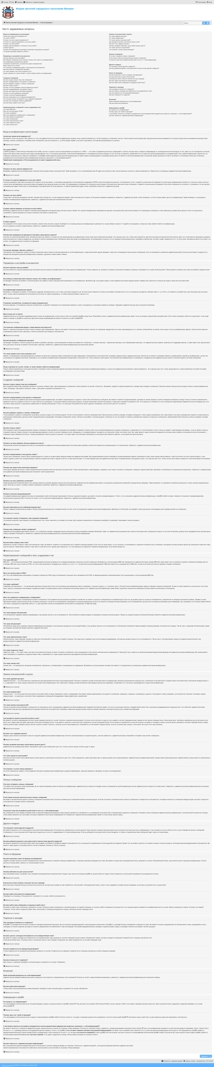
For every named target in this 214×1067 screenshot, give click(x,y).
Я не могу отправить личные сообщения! (122, 56)
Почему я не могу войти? (11, 43)
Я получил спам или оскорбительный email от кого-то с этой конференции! (132, 60)
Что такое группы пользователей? (120, 40)
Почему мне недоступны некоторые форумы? (18, 91)
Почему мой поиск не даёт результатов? (122, 77)
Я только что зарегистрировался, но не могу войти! (19, 42)
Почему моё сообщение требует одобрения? (17, 101)
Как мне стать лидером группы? (119, 43)
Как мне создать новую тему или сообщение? (17, 80)
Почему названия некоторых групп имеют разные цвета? (127, 45)
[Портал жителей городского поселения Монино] (8, 12)
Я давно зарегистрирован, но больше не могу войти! (19, 45)
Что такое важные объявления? (13, 117)
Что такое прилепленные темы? (13, 120)
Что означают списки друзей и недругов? (122, 66)
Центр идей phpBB (119, 1017)
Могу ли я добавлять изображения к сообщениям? (19, 115)
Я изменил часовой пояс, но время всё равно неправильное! (22, 63)
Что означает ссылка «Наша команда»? (121, 49)
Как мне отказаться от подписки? (119, 95)
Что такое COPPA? (9, 38)
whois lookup (136, 1028)
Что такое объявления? (10, 119)
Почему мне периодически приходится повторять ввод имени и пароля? (26, 49)
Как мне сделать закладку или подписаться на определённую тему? (130, 91)
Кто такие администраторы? (118, 36)
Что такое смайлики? (10, 113)
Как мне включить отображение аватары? (16, 69)
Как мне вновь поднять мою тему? (14, 103)
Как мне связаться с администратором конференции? (126, 115)
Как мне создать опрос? (10, 85)
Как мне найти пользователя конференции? (123, 80)
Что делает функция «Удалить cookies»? (16, 51)
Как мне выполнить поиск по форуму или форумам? (125, 75)
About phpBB (7, 1006)
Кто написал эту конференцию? (119, 110)
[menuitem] (11, 2)
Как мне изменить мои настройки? (14, 58)
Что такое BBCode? (9, 109)
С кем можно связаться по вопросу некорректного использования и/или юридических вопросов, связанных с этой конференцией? (150, 113)
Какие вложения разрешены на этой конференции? (125, 101)
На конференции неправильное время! (15, 62)
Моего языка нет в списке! (11, 65)
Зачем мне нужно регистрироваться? (15, 36)
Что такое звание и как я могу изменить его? (17, 71)
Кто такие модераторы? (116, 38)
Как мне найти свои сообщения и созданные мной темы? (127, 82)
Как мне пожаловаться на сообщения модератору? (19, 97)
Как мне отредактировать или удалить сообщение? (19, 81)
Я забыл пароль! (8, 47)
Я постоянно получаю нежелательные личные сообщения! (127, 58)
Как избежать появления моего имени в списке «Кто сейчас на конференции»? (28, 60)
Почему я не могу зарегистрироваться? (15, 40)
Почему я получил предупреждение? (15, 95)
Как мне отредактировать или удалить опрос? (17, 89)
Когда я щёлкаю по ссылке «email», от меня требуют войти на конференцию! (27, 73)
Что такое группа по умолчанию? (119, 47)
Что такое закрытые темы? (11, 122)
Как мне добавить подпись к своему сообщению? (19, 83)
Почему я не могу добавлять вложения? (16, 93)
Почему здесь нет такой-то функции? (121, 111)
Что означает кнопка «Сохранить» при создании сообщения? (22, 99)
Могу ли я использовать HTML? (13, 111)
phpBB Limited (69, 1004)
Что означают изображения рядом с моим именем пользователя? (24, 67)
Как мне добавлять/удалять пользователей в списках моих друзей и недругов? (134, 68)
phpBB (77, 318)
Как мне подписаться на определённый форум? (124, 93)
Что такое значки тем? (10, 124)
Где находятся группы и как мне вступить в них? (124, 42)
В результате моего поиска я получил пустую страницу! (126, 78)
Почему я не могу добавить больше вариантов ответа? (20, 87)
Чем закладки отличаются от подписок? (121, 89)
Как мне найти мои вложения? (118, 103)
